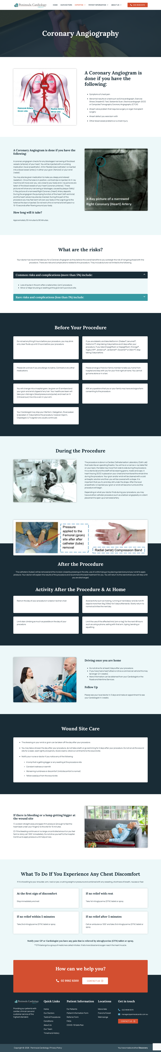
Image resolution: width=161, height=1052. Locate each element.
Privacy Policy (56, 1047)
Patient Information (97, 5)
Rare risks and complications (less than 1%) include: (50, 297)
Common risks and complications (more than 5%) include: (54, 275)
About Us (115, 5)
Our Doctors (66, 5)
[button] (80, 275)
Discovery (143, 1047)
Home (55, 5)
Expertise (79, 5)
